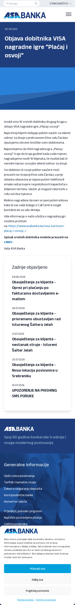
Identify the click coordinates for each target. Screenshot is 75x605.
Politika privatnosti (46, 599)
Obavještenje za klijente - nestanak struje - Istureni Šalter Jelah (34, 344)
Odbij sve (37, 579)
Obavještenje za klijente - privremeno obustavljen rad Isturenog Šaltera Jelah (36, 319)
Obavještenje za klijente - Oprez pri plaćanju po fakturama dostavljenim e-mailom (35, 290)
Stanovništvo (59, 3)
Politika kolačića (25, 599)
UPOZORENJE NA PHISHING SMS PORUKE (34, 393)
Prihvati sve (37, 568)
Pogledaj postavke (37, 590)
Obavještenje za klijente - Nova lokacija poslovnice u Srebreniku (35, 370)
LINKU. (8, 242)
